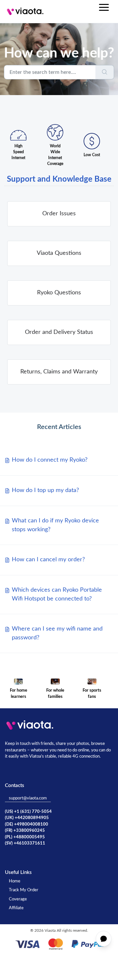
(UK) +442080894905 (27, 818)
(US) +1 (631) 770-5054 (28, 812)
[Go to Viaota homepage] (25, 11)
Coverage (18, 899)
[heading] (59, 214)
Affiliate (16, 908)
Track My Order (23, 890)
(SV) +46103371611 (25, 843)
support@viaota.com (28, 798)
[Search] (104, 72)
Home (14, 881)
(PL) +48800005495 (25, 837)
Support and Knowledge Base (59, 179)
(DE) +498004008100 (26, 824)
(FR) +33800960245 (25, 831)
